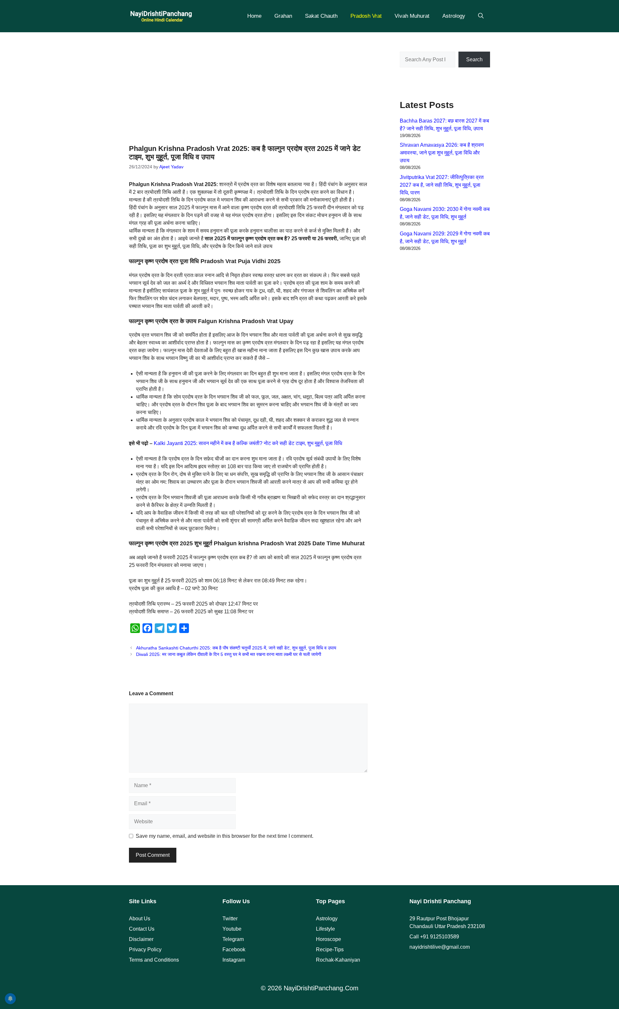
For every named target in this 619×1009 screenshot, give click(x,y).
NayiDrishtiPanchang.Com (321, 988)
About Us (139, 918)
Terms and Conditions (154, 960)
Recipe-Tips (330, 949)
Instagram (233, 960)
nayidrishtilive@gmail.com (439, 947)
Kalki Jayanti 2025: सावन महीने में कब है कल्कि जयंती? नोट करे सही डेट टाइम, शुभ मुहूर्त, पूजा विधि (248, 443)
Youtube (231, 929)
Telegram (233, 939)
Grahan (283, 16)
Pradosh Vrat (366, 16)
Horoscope (328, 939)
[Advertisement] (248, 84)
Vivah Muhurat (412, 16)
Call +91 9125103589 (434, 936)
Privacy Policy (145, 949)
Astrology (453, 16)
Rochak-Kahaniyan (338, 960)
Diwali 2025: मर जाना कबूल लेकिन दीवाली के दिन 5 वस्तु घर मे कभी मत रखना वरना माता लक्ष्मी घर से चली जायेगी (228, 654)
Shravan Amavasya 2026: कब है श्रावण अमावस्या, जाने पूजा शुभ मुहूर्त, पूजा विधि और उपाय (442, 152)
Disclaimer (141, 939)
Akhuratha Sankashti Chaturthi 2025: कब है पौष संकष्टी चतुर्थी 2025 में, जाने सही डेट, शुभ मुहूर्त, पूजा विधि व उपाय (236, 648)
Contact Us (141, 929)
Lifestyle (325, 929)
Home (254, 16)
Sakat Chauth (321, 16)
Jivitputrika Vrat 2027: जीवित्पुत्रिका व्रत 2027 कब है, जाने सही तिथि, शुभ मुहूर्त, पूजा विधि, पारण (442, 184)
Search (474, 59)
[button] (481, 16)
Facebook (233, 949)
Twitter (230, 918)
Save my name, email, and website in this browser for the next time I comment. (224, 836)
